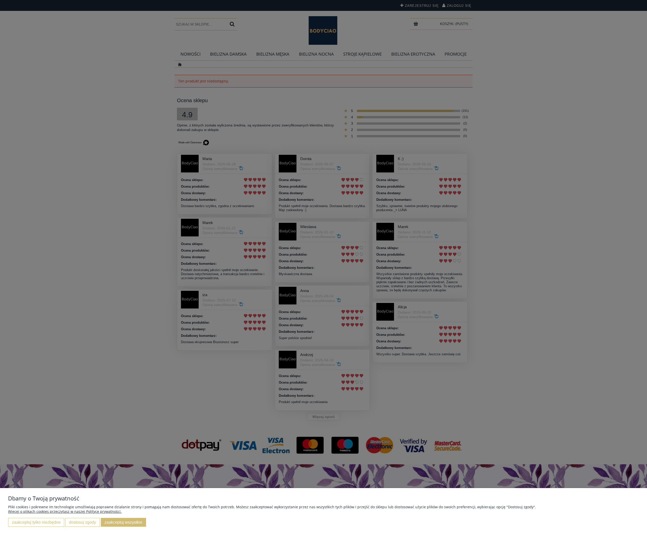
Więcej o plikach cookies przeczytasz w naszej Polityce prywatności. (65, 511)
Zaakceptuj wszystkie (123, 522)
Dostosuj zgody (82, 522)
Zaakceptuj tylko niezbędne (36, 522)
